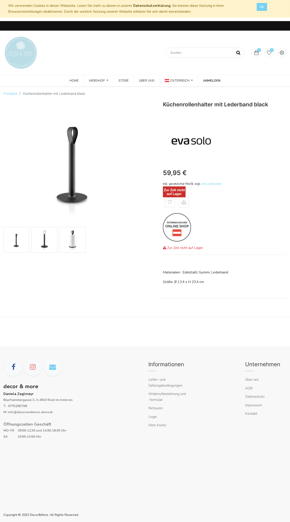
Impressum (254, 405)
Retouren (155, 408)
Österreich (179, 80)
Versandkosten (211, 184)
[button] (170, 202)
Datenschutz (255, 396)
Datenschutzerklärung (152, 5)
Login (152, 417)
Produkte (10, 93)
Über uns (252, 379)
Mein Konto (157, 425)
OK (262, 7)
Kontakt (251, 413)
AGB (249, 388)
